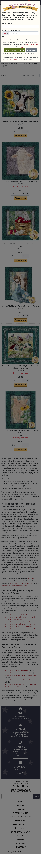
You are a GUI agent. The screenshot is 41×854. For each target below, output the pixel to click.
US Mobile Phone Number (11, 30)
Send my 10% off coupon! (15, 50)
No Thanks (32, 50)
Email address (7, 23)
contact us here (13, 59)
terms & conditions (31, 44)
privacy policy (21, 47)
